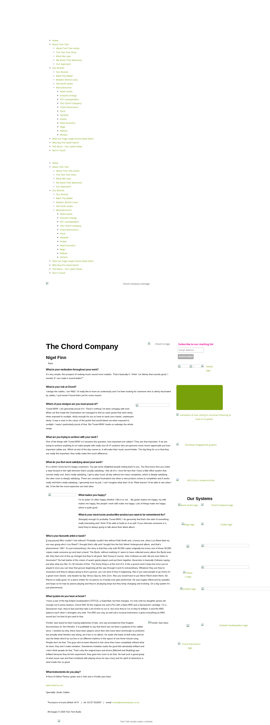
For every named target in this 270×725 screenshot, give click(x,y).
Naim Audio (66, 91)
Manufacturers (64, 87)
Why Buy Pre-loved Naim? (65, 142)
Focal (62, 111)
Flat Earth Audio (64, 83)
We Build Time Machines (69, 60)
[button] (135, 157)
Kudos (63, 119)
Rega (62, 126)
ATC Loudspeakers (69, 99)
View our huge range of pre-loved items (73, 138)
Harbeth (64, 115)
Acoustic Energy (68, 95)
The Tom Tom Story (66, 52)
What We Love (63, 56)
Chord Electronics (69, 107)
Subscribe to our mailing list (195, 344)
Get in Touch (58, 150)
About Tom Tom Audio (67, 48)
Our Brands (58, 67)
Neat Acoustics (67, 122)
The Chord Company (70, 103)
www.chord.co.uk (54, 685)
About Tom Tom (60, 44)
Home (55, 40)
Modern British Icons (67, 79)
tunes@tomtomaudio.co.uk (125, 702)
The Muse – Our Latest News (67, 146)
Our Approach (63, 64)
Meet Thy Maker (64, 75)
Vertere (64, 134)
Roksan (64, 130)
